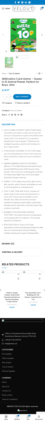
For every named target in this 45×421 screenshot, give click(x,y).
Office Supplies (8, 358)
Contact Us (6, 391)
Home (4, 73)
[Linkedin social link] (26, 2)
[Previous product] (37, 73)
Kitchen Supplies (8, 371)
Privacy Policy (7, 395)
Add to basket (22, 97)
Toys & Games (14, 73)
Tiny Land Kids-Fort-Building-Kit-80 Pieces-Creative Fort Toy (33, 296)
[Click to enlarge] (6, 51)
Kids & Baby (6, 362)
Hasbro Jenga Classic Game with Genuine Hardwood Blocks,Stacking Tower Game (12, 297)
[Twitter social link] (18, 2)
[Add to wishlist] (18, 274)
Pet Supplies (7, 354)
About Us (5, 386)
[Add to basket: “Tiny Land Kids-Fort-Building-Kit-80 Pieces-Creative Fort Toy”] (40, 278)
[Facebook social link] (15, 2)
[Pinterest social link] (22, 2)
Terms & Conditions (10, 399)
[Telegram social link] (29, 2)
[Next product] (42, 73)
